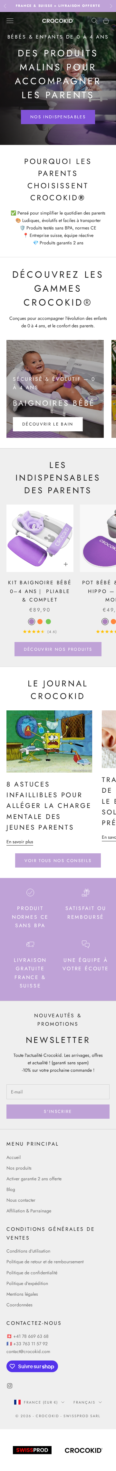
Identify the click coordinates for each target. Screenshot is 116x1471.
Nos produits (19, 1168)
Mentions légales (22, 1294)
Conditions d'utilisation (28, 1251)
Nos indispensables (58, 117)
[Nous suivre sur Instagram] (9, 1386)
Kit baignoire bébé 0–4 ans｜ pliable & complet (40, 591)
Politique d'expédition (27, 1283)
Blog (10, 1189)
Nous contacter (20, 1200)
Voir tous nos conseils (58, 861)
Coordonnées (19, 1305)
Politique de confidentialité (31, 1272)
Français (84, 1402)
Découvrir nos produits (58, 649)
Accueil (13, 1157)
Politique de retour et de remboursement (44, 1261)
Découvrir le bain (47, 424)
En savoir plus (19, 841)
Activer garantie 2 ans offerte (34, 1178)
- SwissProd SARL (81, 1415)
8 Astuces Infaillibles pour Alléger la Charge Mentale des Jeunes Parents (49, 805)
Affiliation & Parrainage (28, 1211)
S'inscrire (58, 1111)
